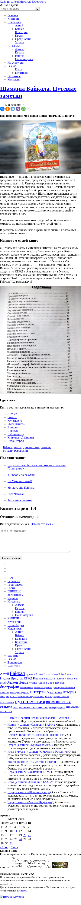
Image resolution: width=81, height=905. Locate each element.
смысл (6, 706)
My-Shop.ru (15, 420)
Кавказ (38, 678)
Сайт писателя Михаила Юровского (23, 1)
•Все (10, 577)
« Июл (4, 847)
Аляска (19, 49)
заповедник (15, 692)
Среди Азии (23, 39)
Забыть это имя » (42, 524)
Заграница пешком (20, 500)
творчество (39, 707)
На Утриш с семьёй (20, 481)
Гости (18, 69)
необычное (39, 697)
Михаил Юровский (15, 450)
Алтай (19, 25)
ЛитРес (12, 413)
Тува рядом (15, 662)
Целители (21, 72)
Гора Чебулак (16, 494)
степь (15, 707)
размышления (58, 702)
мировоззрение (15, 696)
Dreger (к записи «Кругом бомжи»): (30, 744)
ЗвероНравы (16, 594)
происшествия (62, 696)
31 (11, 843)
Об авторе (14, 76)
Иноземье (14, 45)
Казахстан (50, 678)
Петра (23, 682)
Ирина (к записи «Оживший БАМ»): (31, 724)
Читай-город (16, 440)
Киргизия (61, 678)
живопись (4, 692)
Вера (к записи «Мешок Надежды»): (31, 802)
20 (24, 835)
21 (29, 835)
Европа (19, 52)
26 (20, 839)
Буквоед (13, 427)
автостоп (60, 682)
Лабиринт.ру (16, 434)
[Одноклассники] (7, 109)
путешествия (31, 447)
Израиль (13, 598)
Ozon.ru (12, 417)
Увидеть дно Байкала (21, 487)
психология (7, 702)
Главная (13, 15)
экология (6, 711)
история (69, 692)
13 (24, 831)
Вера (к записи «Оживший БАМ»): (30, 771)
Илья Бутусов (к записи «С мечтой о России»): (38, 751)
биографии (9, 687)
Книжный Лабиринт (21, 437)
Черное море (46, 682)
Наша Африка (24, 59)
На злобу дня (16, 62)
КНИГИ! (13, 18)
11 (15, 831)
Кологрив (21, 32)
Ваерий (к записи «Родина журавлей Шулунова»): (40, 717)
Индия (19, 55)
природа (50, 696)
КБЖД (28, 678)
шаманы (46, 447)
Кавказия (21, 638)
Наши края (14, 22)
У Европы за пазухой (21, 474)
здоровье (25, 693)
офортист (14, 655)
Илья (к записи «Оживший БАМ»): (30, 782)
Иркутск (17, 678)
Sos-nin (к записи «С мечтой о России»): (33, 761)
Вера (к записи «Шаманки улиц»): (29, 792)
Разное (12, 66)
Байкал (19, 28)
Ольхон (12, 682)
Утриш (19, 42)
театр (52, 707)
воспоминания (26, 688)
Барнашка (14, 581)
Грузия (68, 674)
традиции (61, 707)
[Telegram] (13, 109)
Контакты (14, 79)
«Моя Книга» (16, 424)
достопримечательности (64, 687)
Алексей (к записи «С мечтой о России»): (34, 734)
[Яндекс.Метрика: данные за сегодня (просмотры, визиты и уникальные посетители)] (12, 897)
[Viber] (18, 109)
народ (29, 696)
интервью (39, 691)
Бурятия (30, 674)
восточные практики (43, 688)
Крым (19, 35)
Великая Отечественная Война (49, 674)
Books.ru (13, 430)
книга (17, 447)
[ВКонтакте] (2, 109)
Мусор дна (14, 621)
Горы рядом (15, 584)
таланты (25, 707)
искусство (56, 692)
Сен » (14, 847)
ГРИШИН (14, 591)
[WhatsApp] (23, 109)
